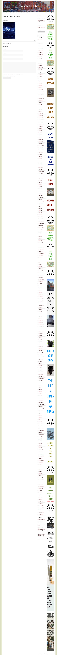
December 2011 (41, 454)
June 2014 (40, 389)
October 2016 (41, 328)
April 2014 (40, 393)
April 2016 (40, 341)
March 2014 (40, 395)
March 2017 (40, 318)
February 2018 (41, 294)
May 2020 (40, 236)
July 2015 (40, 361)
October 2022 (41, 173)
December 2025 (41, 91)
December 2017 (41, 298)
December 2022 (41, 169)
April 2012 (40, 445)
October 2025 (41, 96)
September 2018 (41, 279)
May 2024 (40, 132)
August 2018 (41, 281)
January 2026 (41, 89)
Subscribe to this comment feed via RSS (10, 76)
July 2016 (40, 335)
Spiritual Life (41, 67)
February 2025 (41, 113)
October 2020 (41, 225)
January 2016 (41, 348)
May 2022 (40, 184)
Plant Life (40, 65)
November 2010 (41, 482)
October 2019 (41, 251)
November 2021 (41, 197)
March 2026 (40, 85)
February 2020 (41, 242)
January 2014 (41, 400)
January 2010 (41, 503)
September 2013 (41, 408)
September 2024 (41, 124)
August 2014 (41, 385)
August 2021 (41, 203)
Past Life (40, 60)
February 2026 (41, 87)
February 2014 (41, 397)
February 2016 (41, 346)
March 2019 (40, 266)
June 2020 (40, 234)
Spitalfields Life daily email (41, 27)
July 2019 (40, 257)
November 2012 (41, 430)
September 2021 (41, 201)
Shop (49, 12)
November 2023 (41, 145)
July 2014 (40, 387)
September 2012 (41, 434)
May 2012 (40, 443)
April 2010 (40, 497)
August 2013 (41, 410)
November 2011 (41, 456)
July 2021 (40, 206)
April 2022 (40, 186)
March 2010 (40, 499)
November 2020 (41, 223)
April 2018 (40, 290)
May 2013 (40, 417)
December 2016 (41, 324)
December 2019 (41, 247)
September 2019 (41, 253)
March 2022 (40, 188)
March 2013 (40, 421)
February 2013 (41, 423)
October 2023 (41, 147)
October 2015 (41, 354)
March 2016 (40, 344)
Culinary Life (41, 48)
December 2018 (41, 272)
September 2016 (41, 331)
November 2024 (41, 119)
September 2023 (41, 150)
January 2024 (41, 141)
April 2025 (40, 109)
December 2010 (41, 479)
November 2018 (41, 275)
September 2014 (41, 382)
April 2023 (40, 160)
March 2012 (40, 447)
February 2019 (41, 268)
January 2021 (41, 219)
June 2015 (40, 363)
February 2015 (41, 372)
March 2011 (40, 473)
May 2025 (40, 106)
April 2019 (40, 264)
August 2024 (41, 126)
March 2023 (40, 162)
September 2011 (41, 460)
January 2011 (41, 477)
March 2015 (40, 369)
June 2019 (40, 259)
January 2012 (41, 451)
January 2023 (41, 167)
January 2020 (41, 244)
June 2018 (40, 285)
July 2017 (40, 309)
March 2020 (40, 240)
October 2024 (41, 121)
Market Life (40, 56)
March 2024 (40, 137)
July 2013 (40, 413)
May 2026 (40, 81)
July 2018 (40, 283)
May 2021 (40, 210)
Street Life (40, 69)
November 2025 (41, 93)
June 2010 (40, 492)
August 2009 (41, 514)
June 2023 (40, 156)
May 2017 (40, 313)
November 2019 (41, 249)
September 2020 (41, 227)
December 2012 (41, 428)
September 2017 (41, 305)
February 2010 (41, 501)
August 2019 (41, 255)
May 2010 (40, 494)
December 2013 (41, 402)
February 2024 (41, 139)
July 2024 (40, 128)
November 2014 (41, 378)
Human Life (40, 52)
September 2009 (41, 512)
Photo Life (40, 63)
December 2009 (41, 505)
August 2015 (41, 359)
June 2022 (40, 182)
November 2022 (41, 171)
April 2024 (40, 134)
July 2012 (40, 438)
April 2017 (40, 316)
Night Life (40, 58)
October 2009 (41, 510)
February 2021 (41, 216)
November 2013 (41, 404)
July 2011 (40, 464)
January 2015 (41, 374)
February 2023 (41, 165)
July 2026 (40, 76)
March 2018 (40, 292)
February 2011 (41, 475)
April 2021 (40, 212)
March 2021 (40, 214)
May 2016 (40, 339)
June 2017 (40, 311)
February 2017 (41, 320)
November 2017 (41, 300)
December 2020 (41, 221)
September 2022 (41, 175)
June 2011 (40, 466)
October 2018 (41, 277)
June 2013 (40, 415)
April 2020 (40, 238)
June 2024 (40, 130)
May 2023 (40, 158)
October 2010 (41, 484)
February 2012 (41, 449)
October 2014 (41, 380)
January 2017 (41, 322)
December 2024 (41, 117)
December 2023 (41, 143)
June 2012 (40, 441)
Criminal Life (41, 45)
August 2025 (41, 100)
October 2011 (41, 458)
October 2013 (41, 406)
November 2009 (41, 507)
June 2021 (40, 208)
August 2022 (41, 178)
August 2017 (41, 307)
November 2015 (41, 352)
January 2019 (41, 270)
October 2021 (41, 199)
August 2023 (41, 152)
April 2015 (40, 367)
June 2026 (40, 78)
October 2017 (41, 303)
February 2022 (41, 190)
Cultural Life (41, 50)
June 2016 (40, 337)
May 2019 (40, 262)
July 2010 (40, 490)
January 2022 (41, 193)
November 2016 (41, 326)
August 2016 (41, 333)
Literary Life (41, 54)
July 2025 (40, 102)
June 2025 (40, 104)
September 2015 (41, 356)
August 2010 (41, 488)
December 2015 (41, 350)
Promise (52, 12)
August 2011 (41, 462)
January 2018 (41, 296)
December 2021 (41, 195)
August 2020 (41, 229)
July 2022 (40, 180)
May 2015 (40, 365)
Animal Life (40, 43)
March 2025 (40, 111)
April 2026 (40, 83)
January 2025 (41, 115)
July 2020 (40, 231)
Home (47, 12)
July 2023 (40, 154)
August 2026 (41, 74)
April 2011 (40, 471)
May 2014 (40, 391)
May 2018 (40, 288)
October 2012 (41, 432)
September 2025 (41, 98)
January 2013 (41, 425)
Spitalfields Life (28, 6)
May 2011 (40, 469)
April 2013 (40, 419)
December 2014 (41, 376)
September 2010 (41, 486)
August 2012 (41, 436)
